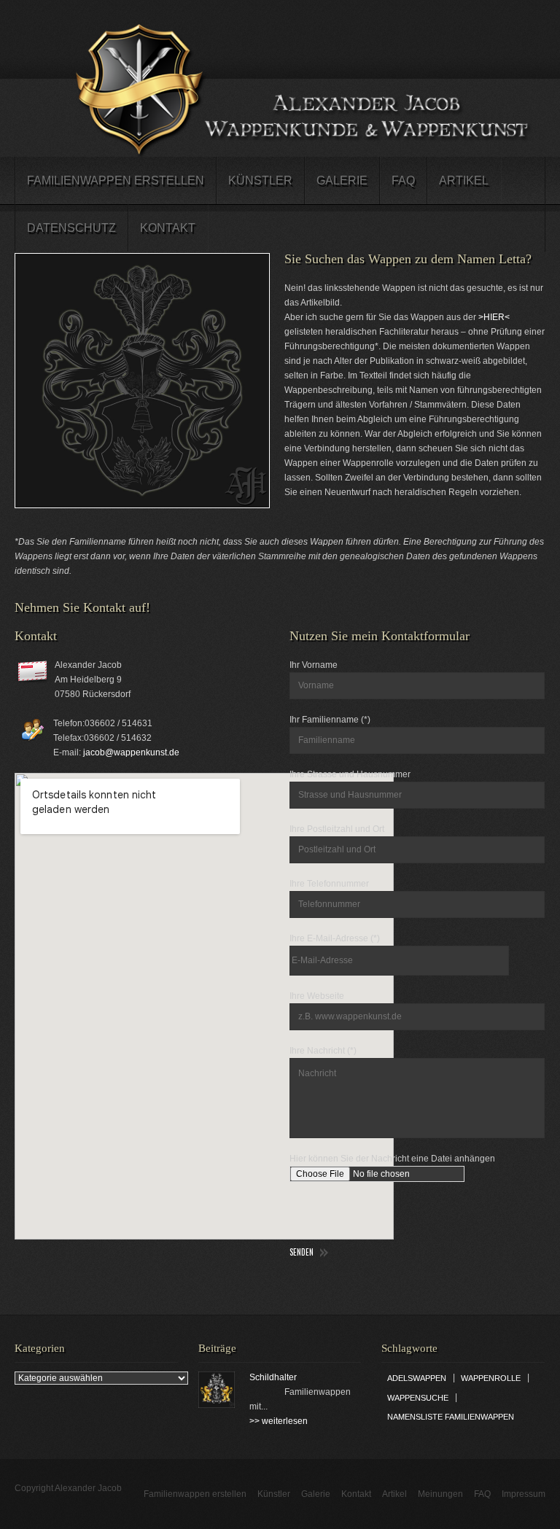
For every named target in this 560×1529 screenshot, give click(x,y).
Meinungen (440, 1494)
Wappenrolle (491, 1378)
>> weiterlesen (278, 1421)
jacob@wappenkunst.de (131, 752)
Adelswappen (416, 1378)
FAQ (403, 180)
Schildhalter (273, 1377)
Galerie (342, 180)
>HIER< (494, 317)
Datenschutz (71, 228)
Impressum (523, 1494)
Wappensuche (417, 1397)
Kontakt (167, 228)
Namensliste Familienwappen (450, 1416)
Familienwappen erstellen (115, 180)
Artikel (464, 180)
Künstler (260, 180)
